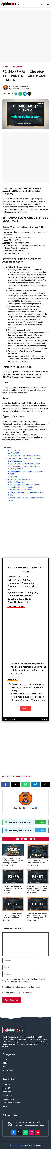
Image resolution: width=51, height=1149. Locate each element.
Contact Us (6, 1088)
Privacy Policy (8, 1095)
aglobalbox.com (18, 1145)
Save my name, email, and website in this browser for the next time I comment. (25, 980)
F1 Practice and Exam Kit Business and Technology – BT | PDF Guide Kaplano (38, 888)
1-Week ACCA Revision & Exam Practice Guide (37, 862)
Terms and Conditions (11, 1103)
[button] (40, 3)
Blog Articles (7, 1070)
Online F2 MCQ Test (16, 482)
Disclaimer (6, 1092)
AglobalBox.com (19, 86)
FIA (14, 67)
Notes (4, 1067)
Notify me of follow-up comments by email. (23, 987)
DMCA (4, 1106)
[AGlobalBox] (10, 3)
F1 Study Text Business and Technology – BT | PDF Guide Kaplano (37, 916)
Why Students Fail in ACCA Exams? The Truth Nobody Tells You (12, 861)
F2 (11, 67)
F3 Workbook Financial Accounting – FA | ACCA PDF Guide (12, 888)
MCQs (19, 67)
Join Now (40, 822)
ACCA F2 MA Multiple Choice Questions (24, 455)
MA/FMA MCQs (14, 453)
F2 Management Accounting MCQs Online (25, 471)
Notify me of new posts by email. (18, 993)
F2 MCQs (11, 474)
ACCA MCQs (13, 476)
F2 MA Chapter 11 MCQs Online (21, 487)
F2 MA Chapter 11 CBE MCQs (20, 490)
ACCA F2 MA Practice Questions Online (24, 463)
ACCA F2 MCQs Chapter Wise (20, 479)
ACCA (7, 67)
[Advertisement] (25, 36)
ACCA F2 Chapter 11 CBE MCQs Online (23, 484)
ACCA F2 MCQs (14, 450)
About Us (6, 1084)
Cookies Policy (8, 1099)
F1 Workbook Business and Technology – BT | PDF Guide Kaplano (12, 916)
